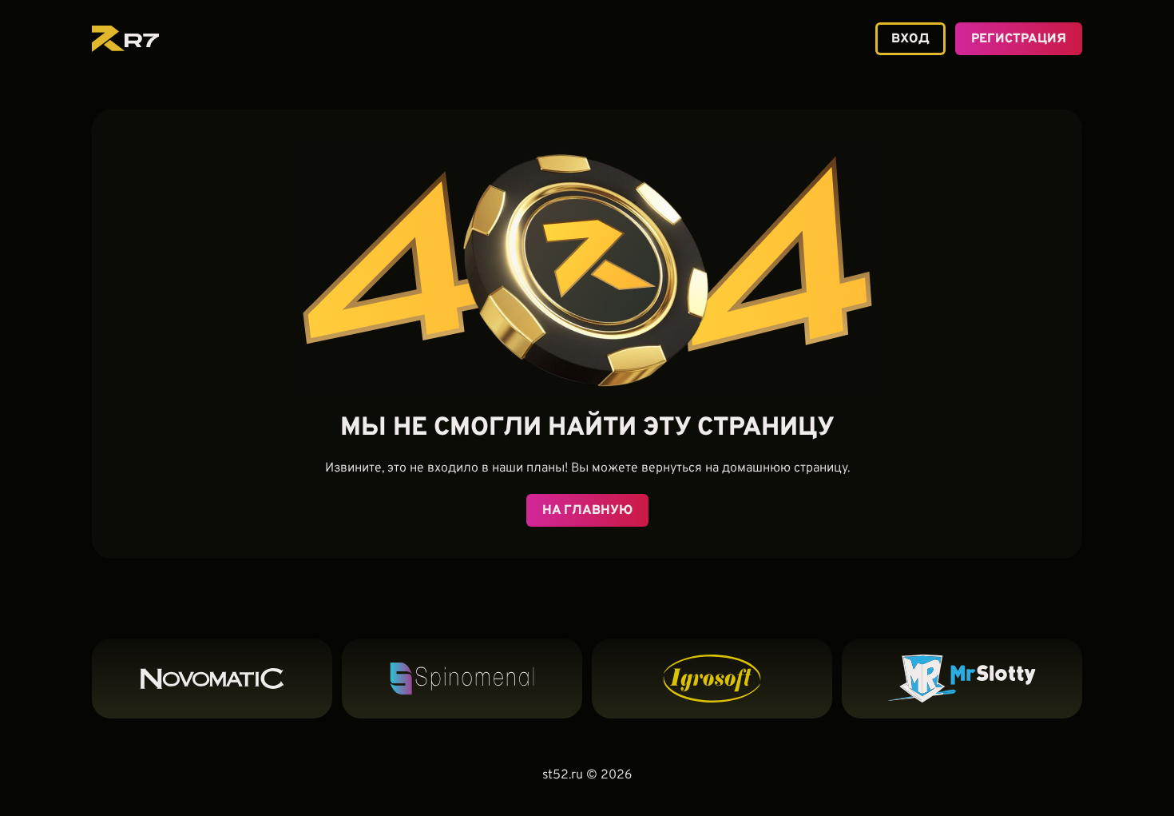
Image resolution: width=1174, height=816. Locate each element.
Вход (910, 39)
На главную (587, 511)
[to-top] (1103, 773)
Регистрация (1018, 39)
